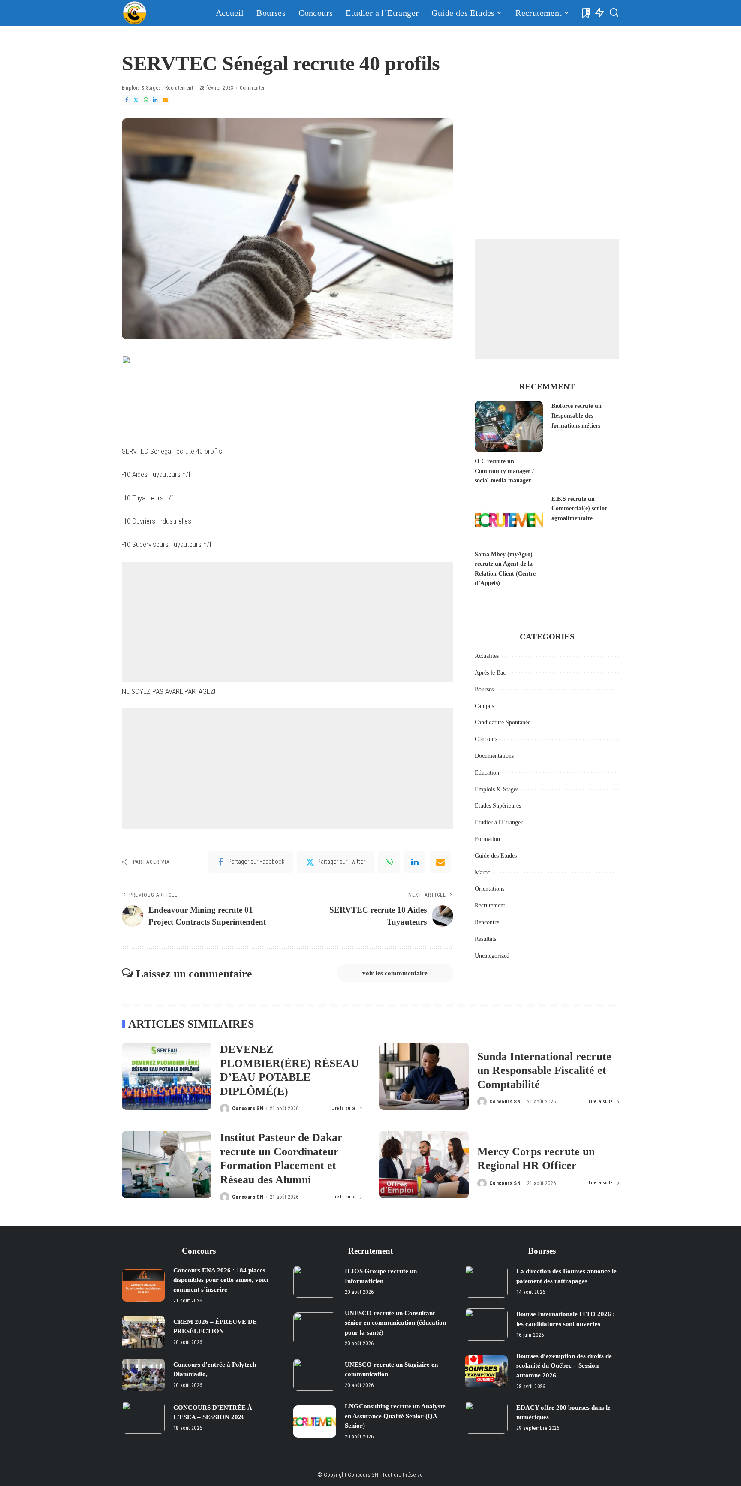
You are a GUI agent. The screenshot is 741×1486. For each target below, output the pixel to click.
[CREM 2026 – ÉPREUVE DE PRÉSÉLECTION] (143, 1332)
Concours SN (247, 1109)
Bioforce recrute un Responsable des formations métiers (576, 415)
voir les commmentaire (395, 973)
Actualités (487, 656)
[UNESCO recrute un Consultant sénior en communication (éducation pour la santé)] (314, 1328)
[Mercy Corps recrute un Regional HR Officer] (424, 1164)
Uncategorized (492, 955)
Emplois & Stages (141, 88)
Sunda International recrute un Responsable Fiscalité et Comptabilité (544, 1070)
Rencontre (487, 922)
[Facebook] (126, 100)
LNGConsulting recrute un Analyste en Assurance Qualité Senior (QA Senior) (395, 1416)
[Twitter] (136, 100)
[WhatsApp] (146, 100)
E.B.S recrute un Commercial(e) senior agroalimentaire (579, 508)
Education (487, 772)
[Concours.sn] (135, 13)
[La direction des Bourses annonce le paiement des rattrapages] (486, 1282)
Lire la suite (343, 1108)
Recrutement (179, 88)
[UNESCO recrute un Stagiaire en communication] (314, 1375)
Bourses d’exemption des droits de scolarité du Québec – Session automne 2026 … (564, 1366)
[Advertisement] (287, 622)
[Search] (614, 13)
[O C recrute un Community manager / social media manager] (508, 426)
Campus (484, 706)
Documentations (494, 756)
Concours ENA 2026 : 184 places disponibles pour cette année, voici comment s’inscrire (220, 1280)
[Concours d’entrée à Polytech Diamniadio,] (143, 1375)
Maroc (482, 872)
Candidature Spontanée (502, 722)
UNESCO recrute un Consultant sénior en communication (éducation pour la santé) (395, 1323)
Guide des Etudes (496, 856)
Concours (486, 739)
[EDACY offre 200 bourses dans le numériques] (486, 1418)
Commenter (252, 88)
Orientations (489, 889)
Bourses (484, 689)
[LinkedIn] (155, 100)
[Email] (165, 100)
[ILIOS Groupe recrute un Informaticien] (314, 1282)
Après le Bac (490, 672)
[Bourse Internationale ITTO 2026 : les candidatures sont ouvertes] (486, 1324)
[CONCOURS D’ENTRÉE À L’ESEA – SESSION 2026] (143, 1418)
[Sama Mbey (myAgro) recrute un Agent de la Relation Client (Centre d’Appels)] (508, 519)
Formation (487, 839)
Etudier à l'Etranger (499, 822)
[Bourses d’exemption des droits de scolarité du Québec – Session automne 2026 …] (486, 1371)
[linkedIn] (414, 862)
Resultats (485, 939)
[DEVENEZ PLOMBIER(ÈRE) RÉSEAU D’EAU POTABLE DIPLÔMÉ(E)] (166, 1076)
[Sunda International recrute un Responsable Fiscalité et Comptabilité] (424, 1076)
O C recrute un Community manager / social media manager (504, 471)
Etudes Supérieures (498, 805)
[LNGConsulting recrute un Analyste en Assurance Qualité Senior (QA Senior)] (314, 1421)
